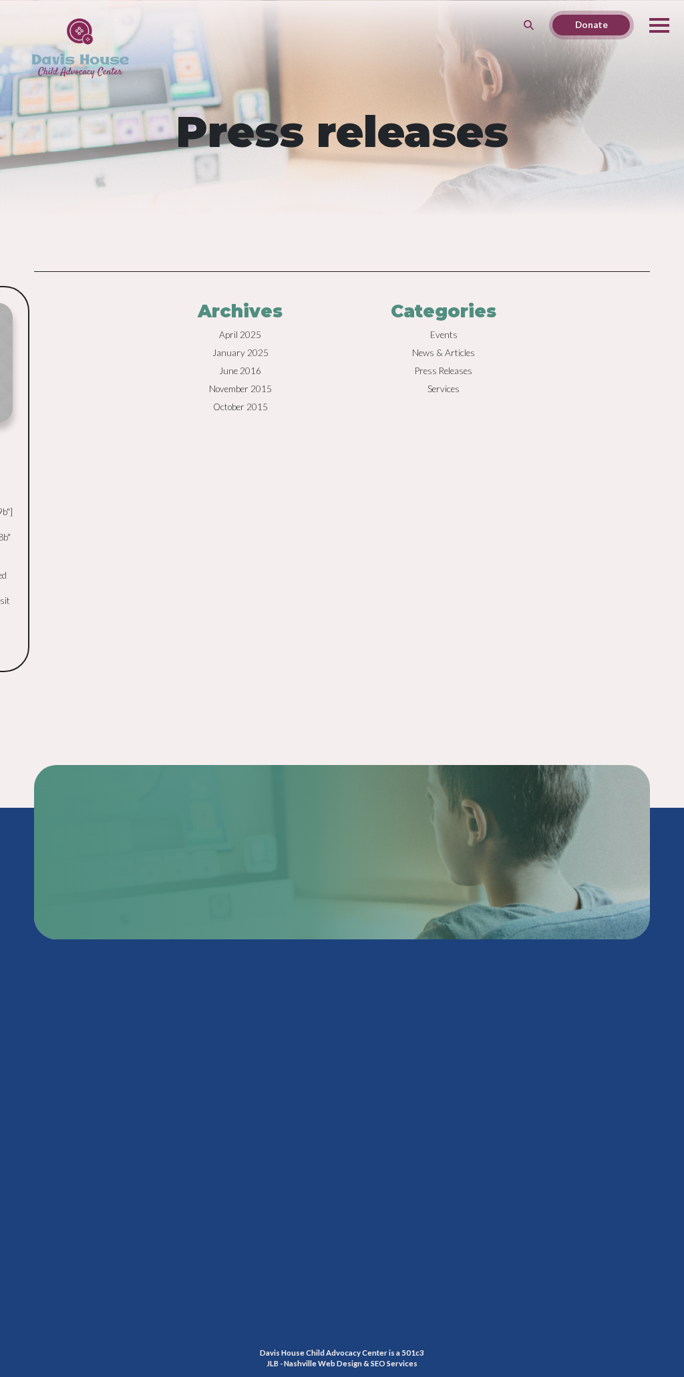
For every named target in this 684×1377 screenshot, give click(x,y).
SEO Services (394, 1363)
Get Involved (366, 1304)
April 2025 (240, 334)
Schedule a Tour (372, 1289)
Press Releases (443, 370)
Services (444, 389)
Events (444, 334)
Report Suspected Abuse (389, 1319)
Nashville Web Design (323, 1363)
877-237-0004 (141, 872)
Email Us (465, 1192)
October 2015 (240, 407)
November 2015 (240, 389)
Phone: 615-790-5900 (491, 1160)
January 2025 (240, 352)
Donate (356, 1274)
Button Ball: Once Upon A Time (87, 1268)
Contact (509, 1192)
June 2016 (240, 370)
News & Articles (443, 352)
